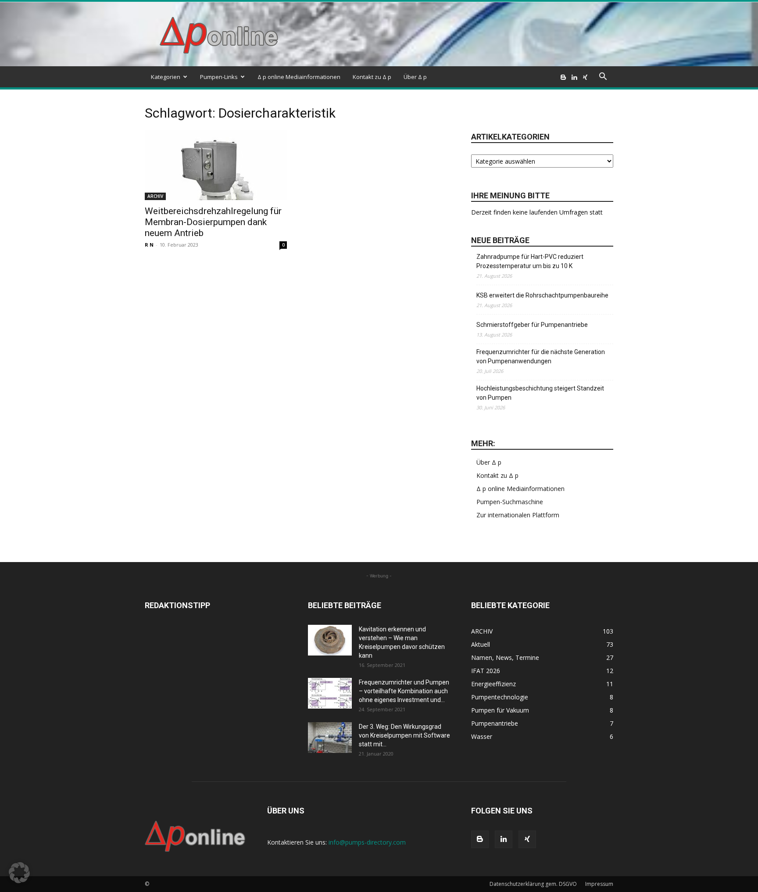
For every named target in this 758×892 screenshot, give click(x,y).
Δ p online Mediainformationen (298, 77)
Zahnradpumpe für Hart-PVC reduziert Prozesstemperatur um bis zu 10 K (529, 261)
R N (149, 244)
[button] (602, 77)
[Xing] (585, 76)
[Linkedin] (574, 76)
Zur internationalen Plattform (517, 515)
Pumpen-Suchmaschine (509, 502)
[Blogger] (563, 76)
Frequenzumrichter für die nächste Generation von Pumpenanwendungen (540, 356)
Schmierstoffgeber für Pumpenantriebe (532, 324)
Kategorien (165, 77)
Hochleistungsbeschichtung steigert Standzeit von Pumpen (540, 393)
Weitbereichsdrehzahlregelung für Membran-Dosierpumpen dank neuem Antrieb (213, 222)
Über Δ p (415, 77)
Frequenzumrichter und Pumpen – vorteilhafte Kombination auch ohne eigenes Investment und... (404, 691)
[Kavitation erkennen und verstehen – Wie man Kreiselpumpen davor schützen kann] (330, 640)
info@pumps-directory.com (367, 842)
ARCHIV (155, 196)
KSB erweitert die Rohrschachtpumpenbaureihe (542, 295)
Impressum (599, 884)
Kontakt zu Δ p (372, 77)
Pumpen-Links (219, 77)
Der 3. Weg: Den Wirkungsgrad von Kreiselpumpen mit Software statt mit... (404, 735)
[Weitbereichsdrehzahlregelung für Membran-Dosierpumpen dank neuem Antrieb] (216, 165)
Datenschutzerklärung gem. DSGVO (533, 884)
